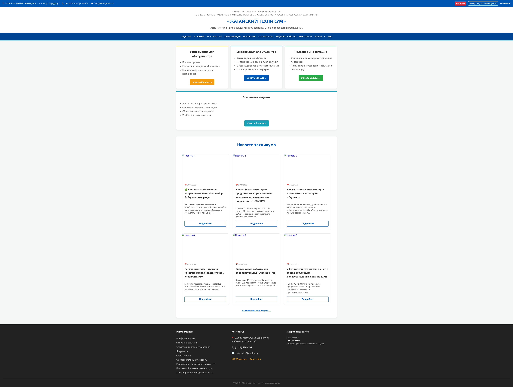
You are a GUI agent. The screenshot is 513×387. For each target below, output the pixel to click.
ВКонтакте (505, 3)
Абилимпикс (265, 36)
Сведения (186, 36)
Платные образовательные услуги (194, 368)
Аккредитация (232, 36)
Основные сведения (186, 342)
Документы (182, 351)
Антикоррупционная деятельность (194, 372)
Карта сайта (255, 359)
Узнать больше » (202, 82)
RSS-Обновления (239, 359)
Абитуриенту (214, 36)
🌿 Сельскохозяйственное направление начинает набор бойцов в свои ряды (203, 193)
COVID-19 (460, 3)
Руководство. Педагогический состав (195, 364)
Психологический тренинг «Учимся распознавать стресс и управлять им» (204, 272)
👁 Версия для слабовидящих (483, 3)
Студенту (199, 36)
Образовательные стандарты (191, 359)
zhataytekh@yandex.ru (246, 353)
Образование (183, 355)
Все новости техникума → (256, 310)
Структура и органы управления (193, 346)
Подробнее (205, 223)
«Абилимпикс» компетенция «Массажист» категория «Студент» (305, 193)
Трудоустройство (286, 36)
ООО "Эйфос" (293, 340)
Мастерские (305, 36)
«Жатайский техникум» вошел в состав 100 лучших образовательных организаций (307, 272)
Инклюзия (249, 36)
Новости (320, 36)
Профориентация (185, 338)
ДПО (330, 36)
